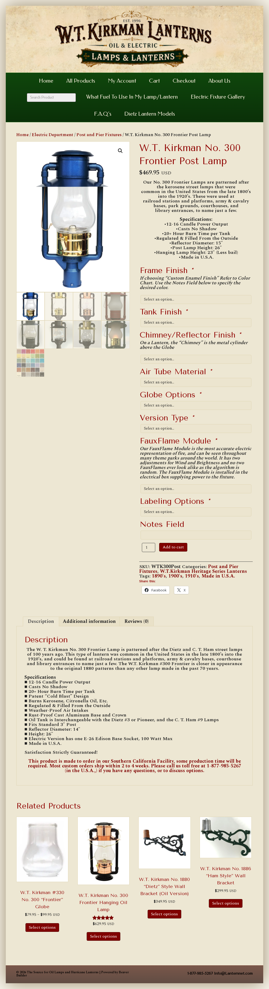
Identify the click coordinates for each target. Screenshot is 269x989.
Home (46, 80)
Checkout (184, 80)
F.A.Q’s (102, 113)
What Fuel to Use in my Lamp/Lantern (132, 96)
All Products (80, 80)
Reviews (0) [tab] (137, 621)
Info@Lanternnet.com (233, 973)
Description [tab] (41, 621)
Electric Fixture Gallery (218, 96)
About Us (219, 80)
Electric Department (52, 134)
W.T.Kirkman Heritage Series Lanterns (203, 571)
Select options (42, 927)
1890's (159, 576)
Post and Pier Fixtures (99, 134)
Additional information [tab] (89, 621)
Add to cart (173, 547)
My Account (122, 80)
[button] (120, 151)
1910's (192, 576)
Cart (154, 80)
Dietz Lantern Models (149, 113)
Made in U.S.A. (218, 576)
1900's (175, 576)
